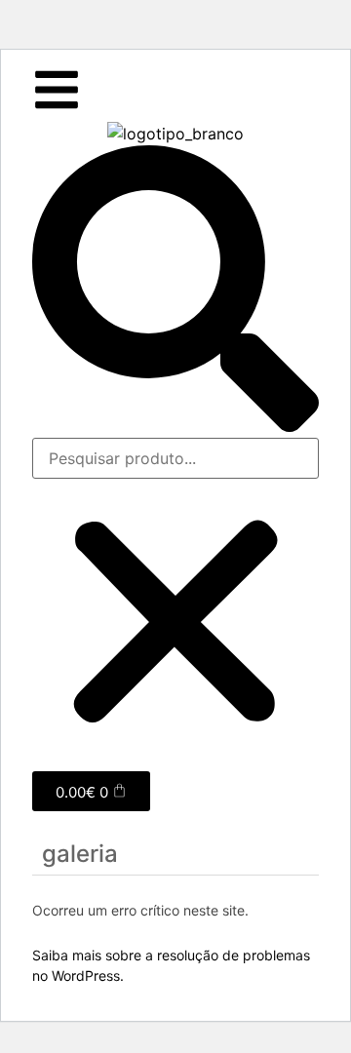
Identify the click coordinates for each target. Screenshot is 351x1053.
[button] (175, 291)
